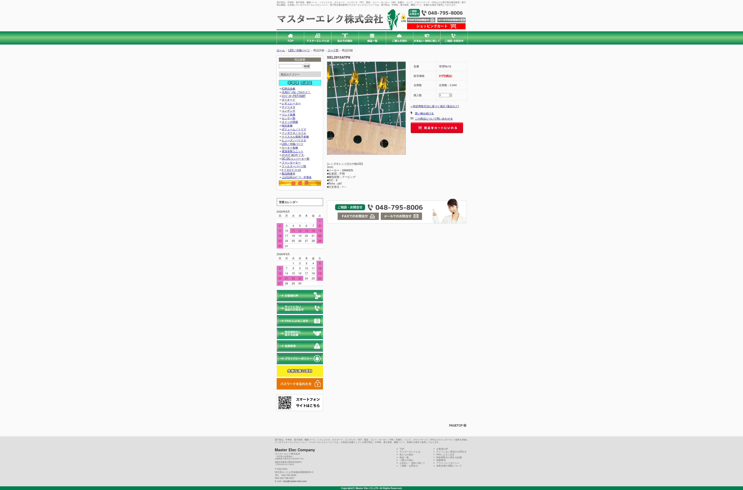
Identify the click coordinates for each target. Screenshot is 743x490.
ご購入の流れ (406, 460)
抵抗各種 (287, 125)
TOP (402, 448)
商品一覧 (404, 457)
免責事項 (441, 460)
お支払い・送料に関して (412, 462)
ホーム (281, 50)
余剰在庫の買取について (449, 465)
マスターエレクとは (410, 451)
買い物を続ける (424, 113)
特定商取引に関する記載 (449, 457)
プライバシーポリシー (448, 462)
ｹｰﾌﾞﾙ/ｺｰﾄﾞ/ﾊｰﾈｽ (291, 170)
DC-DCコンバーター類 (295, 158)
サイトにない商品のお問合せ (451, 451)
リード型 (333, 50)
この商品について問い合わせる (434, 118)
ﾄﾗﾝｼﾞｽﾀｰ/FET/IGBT (294, 96)
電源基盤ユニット (292, 151)
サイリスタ (288, 107)
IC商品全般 (288, 88)
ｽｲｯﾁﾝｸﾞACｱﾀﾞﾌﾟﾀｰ (293, 155)
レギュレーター (291, 103)
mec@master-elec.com (295, 481)
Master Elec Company (295, 449)
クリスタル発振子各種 (295, 136)
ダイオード (288, 99)
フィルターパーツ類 (294, 166)
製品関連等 (288, 173)
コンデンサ (288, 110)
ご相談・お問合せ (409, 465)
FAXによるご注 (444, 454)
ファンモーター (291, 162)
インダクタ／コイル (294, 133)
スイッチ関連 (290, 122)
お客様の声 (442, 448)
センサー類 (288, 118)
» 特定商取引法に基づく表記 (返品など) (435, 106)
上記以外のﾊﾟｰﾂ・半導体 (297, 177)
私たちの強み (406, 454)
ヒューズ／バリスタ (294, 140)
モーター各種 (290, 147)
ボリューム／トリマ (294, 129)
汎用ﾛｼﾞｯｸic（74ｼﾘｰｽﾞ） (296, 92)
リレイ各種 (288, 114)
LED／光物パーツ (299, 50)
